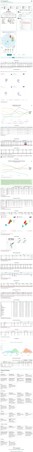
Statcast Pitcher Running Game (16, 358)
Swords (10, 405)
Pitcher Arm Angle (16, 236)
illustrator (3, 20)
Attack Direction (11, 398)
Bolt (9, 441)
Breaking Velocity (2, 310)
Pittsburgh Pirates (10, 13)
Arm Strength (10, 426)
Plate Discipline (16, 262)
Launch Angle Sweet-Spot (4, 378)
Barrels (18, 374)
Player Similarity (3, 22)
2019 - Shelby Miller (30, 155)
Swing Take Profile (4, 23)
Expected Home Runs (16, 280)
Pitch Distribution (16, 338)
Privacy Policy (15, 449)
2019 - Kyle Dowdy (24, 155)
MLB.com (23, 449)
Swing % (1, 315)
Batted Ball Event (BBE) (12, 378)
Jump (26, 426)
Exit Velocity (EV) (3, 374)
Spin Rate (26, 413)
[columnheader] (1, 63)
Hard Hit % (1, 306)
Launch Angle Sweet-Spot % (3, 307)
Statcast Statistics (16, 60)
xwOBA (1, 305)
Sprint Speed (2, 441)
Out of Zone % (2, 312)
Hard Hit (27, 374)
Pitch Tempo (16, 329)
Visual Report (3, 21)
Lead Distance (19, 426)
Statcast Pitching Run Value (16, 252)
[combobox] (16, 5)
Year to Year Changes (16, 299)
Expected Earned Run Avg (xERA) (12, 419)
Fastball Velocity (2, 309)
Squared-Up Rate (27, 398)
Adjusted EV (10, 384)
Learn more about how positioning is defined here (5, 327)
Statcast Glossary (5, 370)
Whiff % (1, 313)
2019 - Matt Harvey (11, 155)
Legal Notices (19, 449)
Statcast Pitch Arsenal (16, 69)
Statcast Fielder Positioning (16, 320)
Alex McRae (8, 11)
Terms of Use (11, 449)
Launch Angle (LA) (11, 374)
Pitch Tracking (16, 125)
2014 (4, 13)
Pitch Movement (11, 413)
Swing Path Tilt (19, 398)
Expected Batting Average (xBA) (20, 379)
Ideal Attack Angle (3, 398)
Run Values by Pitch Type (16, 198)
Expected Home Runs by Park (16, 289)
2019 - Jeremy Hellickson (17, 155)
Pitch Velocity (2, 413)
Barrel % (1, 308)
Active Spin (18, 413)
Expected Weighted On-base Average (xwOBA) (28, 379)
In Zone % (1, 311)
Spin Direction (16, 210)
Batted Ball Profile (16, 138)
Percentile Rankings (16, 270)
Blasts (1, 405)
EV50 (1, 384)
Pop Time (2, 426)
